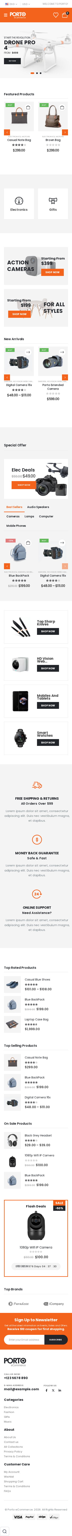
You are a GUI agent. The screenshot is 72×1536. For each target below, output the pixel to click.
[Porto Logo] (15, 1362)
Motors (26, 136)
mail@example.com (21, 1389)
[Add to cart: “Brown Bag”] (62, 107)
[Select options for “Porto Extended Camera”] (28, 352)
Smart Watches (45, 734)
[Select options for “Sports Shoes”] (62, 352)
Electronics (14, 136)
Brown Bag (53, 140)
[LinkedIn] (60, 1390)
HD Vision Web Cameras (25, 381)
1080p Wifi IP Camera (39, 1155)
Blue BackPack (35, 999)
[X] (53, 1390)
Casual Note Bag (19, 140)
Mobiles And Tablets (47, 697)
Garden (53, 210)
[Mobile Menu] (7, 15)
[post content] (19, 116)
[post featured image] (20, 627)
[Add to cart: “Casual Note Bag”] (28, 107)
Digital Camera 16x (19, 576)
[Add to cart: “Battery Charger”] (62, 542)
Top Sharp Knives (46, 623)
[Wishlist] (56, 15)
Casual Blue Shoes (37, 980)
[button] (32, 73)
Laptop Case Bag (36, 1019)
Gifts (19, 210)
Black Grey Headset (38, 1135)
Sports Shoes (53, 385)
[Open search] (4, 1531)
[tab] (14, 507)
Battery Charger (53, 576)
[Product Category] (19, 201)
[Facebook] (47, 1390)
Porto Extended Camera (19, 387)
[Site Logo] (18, 15)
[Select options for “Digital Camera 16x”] (28, 542)
